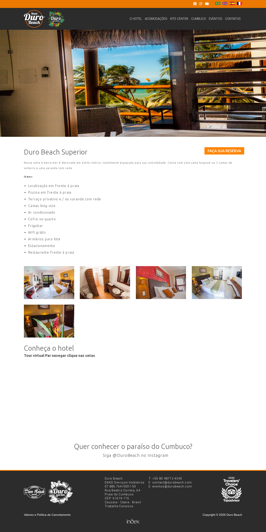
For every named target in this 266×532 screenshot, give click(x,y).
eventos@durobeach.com (172, 486)
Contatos (233, 19)
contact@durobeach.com (172, 482)
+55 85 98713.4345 (167, 478)
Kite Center (179, 19)
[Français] (239, 4)
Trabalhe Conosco (119, 506)
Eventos (215, 19)
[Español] (232, 4)
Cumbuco (198, 19)
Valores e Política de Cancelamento (47, 514)
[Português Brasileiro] (217, 4)
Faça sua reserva (224, 151)
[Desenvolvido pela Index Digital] (133, 521)
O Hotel (136, 19)
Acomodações (156, 19)
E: (150, 482)
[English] (225, 4)
